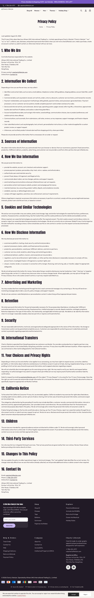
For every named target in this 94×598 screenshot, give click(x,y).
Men (44, 11)
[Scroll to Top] (90, 588)
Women (36, 11)
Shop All (29, 11)
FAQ (4, 548)
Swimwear (38, 520)
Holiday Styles (70, 520)
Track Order (7, 541)
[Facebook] (74, 567)
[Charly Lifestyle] (8, 10)
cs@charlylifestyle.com (19, 72)
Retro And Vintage (72, 514)
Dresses (37, 511)
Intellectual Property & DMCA (44, 551)
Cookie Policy (21, 595)
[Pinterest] (68, 567)
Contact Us (13, 74)
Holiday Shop (63, 11)
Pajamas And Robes (41, 524)
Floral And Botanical (72, 508)
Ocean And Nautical (72, 517)
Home (41, 27)
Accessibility (39, 548)
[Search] (81, 11)
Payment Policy (8, 557)
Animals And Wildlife (73, 511)
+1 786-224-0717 (11, 477)
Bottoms (37, 517)
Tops (36, 514)
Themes (52, 11)
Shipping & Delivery (9, 551)
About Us (37, 541)
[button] (90, 10)
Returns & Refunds (9, 554)
